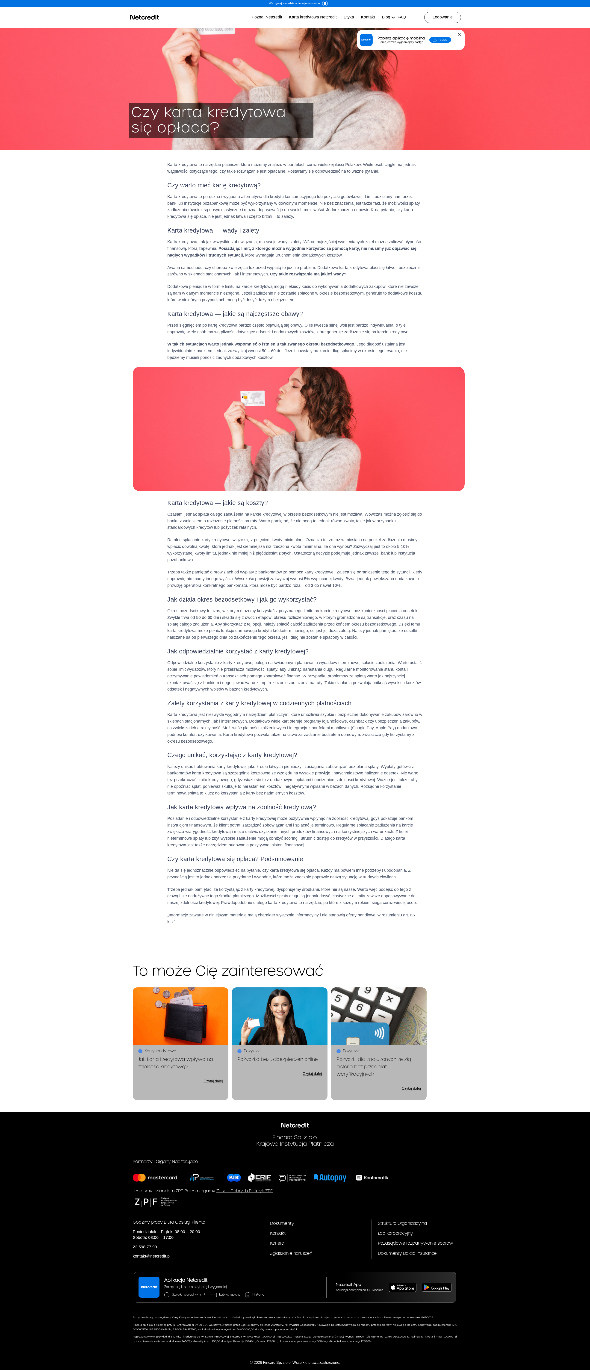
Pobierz (443, 40)
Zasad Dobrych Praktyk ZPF (244, 1191)
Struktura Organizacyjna (402, 1223)
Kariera (277, 1243)
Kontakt (278, 1233)
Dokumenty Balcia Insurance (407, 1253)
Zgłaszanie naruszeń (291, 1253)
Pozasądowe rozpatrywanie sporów (415, 1243)
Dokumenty (282, 1223)
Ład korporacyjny (395, 1233)
